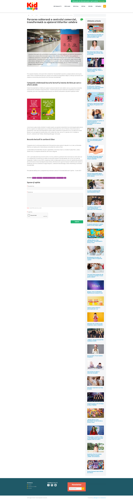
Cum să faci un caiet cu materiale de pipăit (93, 372)
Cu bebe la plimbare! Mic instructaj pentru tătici (94, 191)
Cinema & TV (58, 6)
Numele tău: (31, 186)
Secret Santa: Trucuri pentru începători (95, 356)
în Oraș (76, 6)
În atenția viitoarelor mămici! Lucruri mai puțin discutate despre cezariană (95, 157)
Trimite (77, 221)
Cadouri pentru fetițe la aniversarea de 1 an (93, 308)
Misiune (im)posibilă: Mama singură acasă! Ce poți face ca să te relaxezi (95, 175)
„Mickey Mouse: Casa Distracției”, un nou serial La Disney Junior (95, 421)
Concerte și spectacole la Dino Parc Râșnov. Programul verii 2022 (95, 105)
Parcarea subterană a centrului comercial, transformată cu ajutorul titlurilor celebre (56, 15)
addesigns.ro (96, 497)
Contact (30, 488)
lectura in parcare (59, 177)
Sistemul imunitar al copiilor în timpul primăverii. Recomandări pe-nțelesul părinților (95, 122)
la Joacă (68, 6)
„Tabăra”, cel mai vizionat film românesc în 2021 (95, 340)
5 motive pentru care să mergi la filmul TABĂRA (95, 404)
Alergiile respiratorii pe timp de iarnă (95, 388)
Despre (29, 484)
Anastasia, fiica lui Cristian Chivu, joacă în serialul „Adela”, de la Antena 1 (94, 455)
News (36, 15)
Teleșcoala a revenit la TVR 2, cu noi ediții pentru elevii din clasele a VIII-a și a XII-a (95, 438)
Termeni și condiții (32, 486)
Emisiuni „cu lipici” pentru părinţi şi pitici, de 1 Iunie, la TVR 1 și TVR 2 (94, 70)
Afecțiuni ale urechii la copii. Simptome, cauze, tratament (95, 324)
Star (84, 6)
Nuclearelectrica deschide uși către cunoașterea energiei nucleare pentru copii (95, 36)
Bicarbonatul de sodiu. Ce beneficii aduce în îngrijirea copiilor (94, 258)
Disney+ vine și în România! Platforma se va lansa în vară (95, 292)
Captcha (30, 212)
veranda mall (39, 177)
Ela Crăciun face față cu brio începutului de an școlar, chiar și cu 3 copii (95, 53)
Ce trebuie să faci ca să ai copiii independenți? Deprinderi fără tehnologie (94, 208)
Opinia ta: (30, 192)
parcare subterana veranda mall (49, 177)
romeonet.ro (103, 497)
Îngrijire (99, 6)
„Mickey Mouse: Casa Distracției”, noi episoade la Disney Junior (94, 241)
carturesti (34, 177)
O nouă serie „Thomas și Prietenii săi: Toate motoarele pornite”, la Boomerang (95, 87)
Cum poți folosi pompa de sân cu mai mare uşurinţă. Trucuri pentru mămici (95, 276)
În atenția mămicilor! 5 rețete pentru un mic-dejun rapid (95, 224)
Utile (91, 6)
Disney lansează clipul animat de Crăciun (95, 472)
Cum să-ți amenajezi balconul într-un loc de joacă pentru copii (95, 140)
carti (65, 177)
